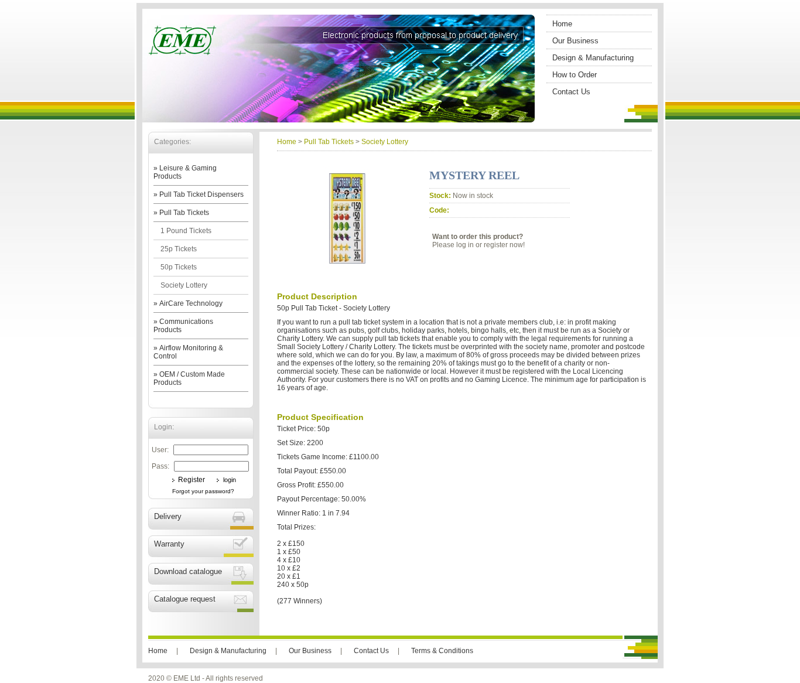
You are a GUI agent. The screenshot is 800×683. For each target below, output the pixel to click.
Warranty (169, 543)
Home (562, 23)
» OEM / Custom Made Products (189, 378)
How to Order (574, 74)
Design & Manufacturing (593, 57)
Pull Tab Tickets (329, 142)
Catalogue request (185, 599)
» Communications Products (183, 325)
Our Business (575, 40)
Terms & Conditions (442, 651)
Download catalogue (188, 571)
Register (191, 480)
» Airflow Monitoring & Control (188, 352)
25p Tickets (178, 249)
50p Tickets (178, 267)
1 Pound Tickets (185, 231)
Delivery (168, 516)
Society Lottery (183, 285)
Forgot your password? (203, 491)
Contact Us (571, 91)
